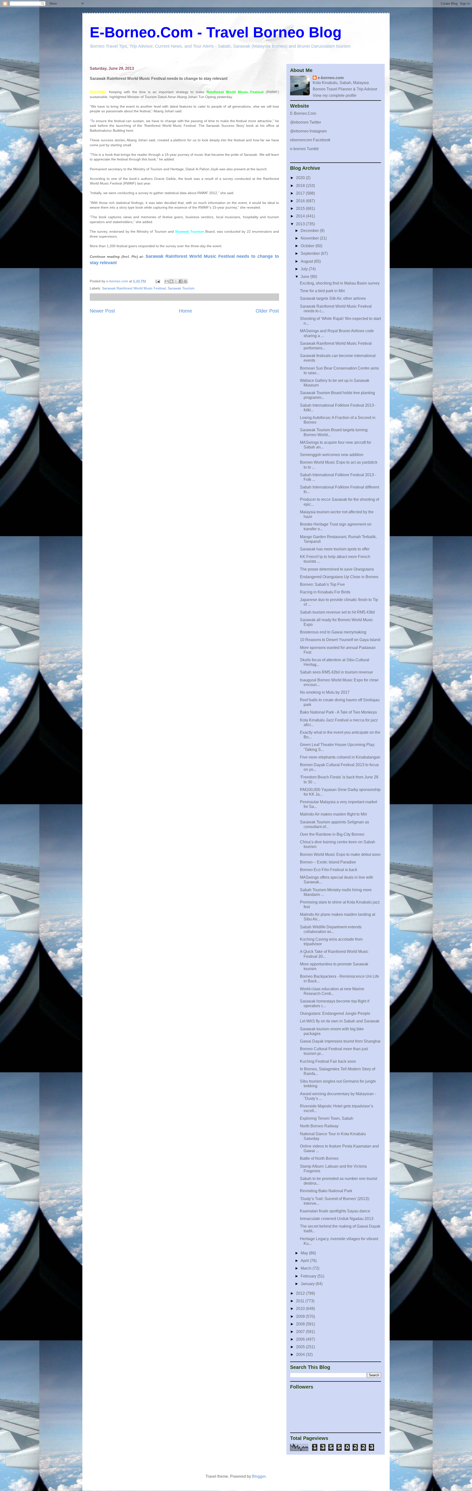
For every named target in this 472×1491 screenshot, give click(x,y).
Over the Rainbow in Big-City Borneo (332, 834)
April (305, 1261)
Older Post (267, 311)
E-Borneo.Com (303, 113)
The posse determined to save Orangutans (337, 569)
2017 (301, 193)
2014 (301, 216)
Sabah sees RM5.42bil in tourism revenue (336, 672)
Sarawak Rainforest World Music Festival (134, 288)
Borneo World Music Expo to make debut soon (340, 854)
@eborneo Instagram (308, 131)
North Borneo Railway (319, 1126)
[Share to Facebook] (180, 281)
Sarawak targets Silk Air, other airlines (333, 298)
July (305, 269)
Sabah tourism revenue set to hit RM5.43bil (337, 612)
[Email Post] (157, 281)
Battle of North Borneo (319, 1158)
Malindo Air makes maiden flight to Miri (333, 814)
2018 (301, 186)
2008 (301, 1324)
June (305, 276)
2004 (301, 1354)
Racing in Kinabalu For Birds (325, 592)
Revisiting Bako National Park (326, 1191)
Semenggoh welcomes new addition (331, 455)
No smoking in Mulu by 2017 (325, 692)
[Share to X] (176, 281)
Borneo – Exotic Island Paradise (328, 862)
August (307, 261)
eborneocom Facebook (310, 140)
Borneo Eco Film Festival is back (328, 870)
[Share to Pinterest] (185, 281)
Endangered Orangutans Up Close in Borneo (339, 577)
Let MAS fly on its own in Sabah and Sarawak (339, 1021)
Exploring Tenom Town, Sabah (326, 1118)
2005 (301, 1347)
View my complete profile (334, 95)
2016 (301, 201)
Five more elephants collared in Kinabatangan (340, 757)
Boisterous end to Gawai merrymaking (333, 632)
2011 (300, 1301)
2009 (301, 1316)
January (308, 1284)
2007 (301, 1332)
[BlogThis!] (171, 281)
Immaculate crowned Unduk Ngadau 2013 (336, 1219)
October (308, 246)
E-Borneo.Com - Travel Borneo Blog (216, 32)
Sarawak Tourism (181, 288)
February (309, 1276)
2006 (301, 1339)
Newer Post (102, 311)
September (311, 253)
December (310, 231)
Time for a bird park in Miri (322, 291)
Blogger (259, 1476)
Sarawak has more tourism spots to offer (334, 549)
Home (185, 311)
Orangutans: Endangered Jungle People (335, 1013)
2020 (301, 178)
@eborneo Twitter (305, 122)
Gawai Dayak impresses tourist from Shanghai (340, 1041)
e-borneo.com (331, 78)
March (306, 1268)
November (310, 238)
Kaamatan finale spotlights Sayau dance (335, 1211)
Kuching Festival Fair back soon (328, 1061)
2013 (301, 224)
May (305, 1253)
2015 (301, 208)
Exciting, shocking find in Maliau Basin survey (340, 283)
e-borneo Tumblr (304, 149)
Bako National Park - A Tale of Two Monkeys (338, 712)
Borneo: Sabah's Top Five (322, 584)
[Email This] (166, 281)
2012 (301, 1293)
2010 (301, 1308)
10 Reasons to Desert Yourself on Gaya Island (340, 640)
